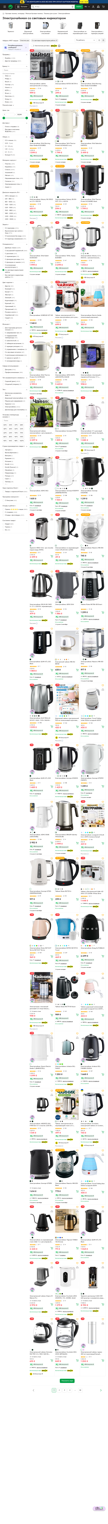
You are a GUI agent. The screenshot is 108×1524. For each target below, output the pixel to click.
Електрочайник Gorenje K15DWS (66, 778)
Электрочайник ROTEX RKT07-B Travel (66, 949)
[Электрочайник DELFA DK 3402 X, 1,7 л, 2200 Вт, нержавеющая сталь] (41, 585)
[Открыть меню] (5, 7)
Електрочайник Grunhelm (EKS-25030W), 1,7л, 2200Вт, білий (66, 1297)
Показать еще (7, 105)
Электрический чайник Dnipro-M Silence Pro (41, 1297)
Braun (8, 93)
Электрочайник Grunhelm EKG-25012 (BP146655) (66, 1353)
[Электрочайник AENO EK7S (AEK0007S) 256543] (67, 355)
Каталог (24, 7)
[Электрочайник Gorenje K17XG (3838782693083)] (41, 872)
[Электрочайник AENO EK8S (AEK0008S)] (41, 815)
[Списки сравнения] (98, 7)
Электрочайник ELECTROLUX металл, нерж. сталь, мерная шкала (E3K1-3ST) (40, 719)
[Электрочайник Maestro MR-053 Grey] (93, 642)
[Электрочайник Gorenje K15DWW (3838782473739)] (67, 471)
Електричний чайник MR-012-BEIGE (65, 663)
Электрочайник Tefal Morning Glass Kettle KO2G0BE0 (91, 84)
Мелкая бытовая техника (34, 13)
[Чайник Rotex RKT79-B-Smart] (67, 987)
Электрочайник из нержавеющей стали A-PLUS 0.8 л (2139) (66, 549)
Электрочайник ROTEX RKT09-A (66, 83)
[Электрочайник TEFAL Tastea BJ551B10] (67, 236)
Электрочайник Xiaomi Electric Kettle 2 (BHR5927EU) (40, 1067)
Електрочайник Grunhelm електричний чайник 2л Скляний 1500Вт (92, 1125)
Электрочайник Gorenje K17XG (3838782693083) (40, 892)
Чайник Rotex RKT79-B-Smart (65, 1006)
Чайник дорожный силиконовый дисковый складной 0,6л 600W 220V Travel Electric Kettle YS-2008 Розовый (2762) (92, 1008)
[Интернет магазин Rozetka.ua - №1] (10, 7)
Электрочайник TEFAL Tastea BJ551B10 (65, 257)
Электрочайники (64, 13)
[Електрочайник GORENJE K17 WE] (41, 296)
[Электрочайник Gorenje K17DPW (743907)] (93, 759)
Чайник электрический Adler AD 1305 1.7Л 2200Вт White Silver (92, 892)
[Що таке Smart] (59, 46)
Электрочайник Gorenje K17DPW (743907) (92, 779)
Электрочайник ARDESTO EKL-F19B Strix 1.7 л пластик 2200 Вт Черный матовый (41, 1125)
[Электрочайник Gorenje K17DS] (67, 411)
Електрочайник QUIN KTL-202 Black (40, 662)
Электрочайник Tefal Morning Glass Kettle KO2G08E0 (40, 144)
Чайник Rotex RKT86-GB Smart (91, 604)
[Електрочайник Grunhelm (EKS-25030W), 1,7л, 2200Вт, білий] (67, 1276)
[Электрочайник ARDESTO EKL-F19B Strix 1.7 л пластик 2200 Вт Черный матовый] (41, 1104)
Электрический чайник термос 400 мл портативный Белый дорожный (91, 1353)
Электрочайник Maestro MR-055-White (92, 549)
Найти (78, 7)
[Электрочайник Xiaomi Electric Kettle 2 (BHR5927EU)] (41, 1047)
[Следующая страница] (101, 1390)
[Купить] (51, 92)
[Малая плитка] (103, 40)
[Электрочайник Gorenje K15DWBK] (93, 471)
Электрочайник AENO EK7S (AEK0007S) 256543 (65, 376)
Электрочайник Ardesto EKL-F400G (65, 1067)
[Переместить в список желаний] (51, 51)
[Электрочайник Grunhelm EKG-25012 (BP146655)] (67, 1333)
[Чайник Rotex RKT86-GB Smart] (93, 585)
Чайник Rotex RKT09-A (63, 891)
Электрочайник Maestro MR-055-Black (66, 1184)
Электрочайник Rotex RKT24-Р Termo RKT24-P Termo (40, 949)
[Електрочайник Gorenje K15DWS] (67, 759)
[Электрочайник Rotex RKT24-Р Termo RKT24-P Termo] (41, 928)
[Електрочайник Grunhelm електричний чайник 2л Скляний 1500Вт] (93, 1104)
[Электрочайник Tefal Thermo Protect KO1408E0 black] (93, 180)
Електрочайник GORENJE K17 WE (41, 315)
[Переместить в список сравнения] (51, 55)
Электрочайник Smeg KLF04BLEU (92, 948)
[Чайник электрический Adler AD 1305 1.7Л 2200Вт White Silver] (93, 872)
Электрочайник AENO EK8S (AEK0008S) (39, 835)
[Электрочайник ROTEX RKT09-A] (67, 64)
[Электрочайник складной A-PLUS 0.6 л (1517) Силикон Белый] (93, 815)
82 (80, 1390)
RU (86, 6)
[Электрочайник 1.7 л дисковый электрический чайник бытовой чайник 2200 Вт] (93, 411)
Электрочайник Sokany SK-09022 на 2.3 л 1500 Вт (41, 200)
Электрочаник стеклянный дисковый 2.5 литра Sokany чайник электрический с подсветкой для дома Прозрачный (41, 1008)
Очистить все (24, 40)
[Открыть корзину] (103, 7)
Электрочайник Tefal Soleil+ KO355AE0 (39, 257)
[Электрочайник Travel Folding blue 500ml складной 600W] (93, 1164)
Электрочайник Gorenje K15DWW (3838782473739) (67, 492)
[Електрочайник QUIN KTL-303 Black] (41, 759)
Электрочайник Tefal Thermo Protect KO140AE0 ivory (65, 144)
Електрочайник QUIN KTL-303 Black (40, 779)
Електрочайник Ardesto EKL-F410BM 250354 (91, 1067)
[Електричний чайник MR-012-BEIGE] (67, 642)
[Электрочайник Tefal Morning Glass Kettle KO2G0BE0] (93, 64)
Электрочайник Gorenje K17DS (65, 431)
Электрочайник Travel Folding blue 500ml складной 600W (93, 1184)
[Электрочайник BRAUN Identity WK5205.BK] (67, 815)
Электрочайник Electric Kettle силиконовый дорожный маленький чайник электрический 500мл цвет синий (92, 316)
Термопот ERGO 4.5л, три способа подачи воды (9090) (41, 549)
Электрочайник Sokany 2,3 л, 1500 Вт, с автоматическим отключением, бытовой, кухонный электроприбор (92, 257)
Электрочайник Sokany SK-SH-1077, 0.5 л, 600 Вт (66, 200)
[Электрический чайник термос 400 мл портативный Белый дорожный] (93, 1333)
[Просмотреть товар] (56, 81)
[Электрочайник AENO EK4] (67, 585)
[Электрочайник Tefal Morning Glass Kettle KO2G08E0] (41, 124)
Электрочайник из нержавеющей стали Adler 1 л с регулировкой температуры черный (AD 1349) (41, 1241)
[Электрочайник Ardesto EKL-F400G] (67, 1047)
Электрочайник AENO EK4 (64, 604)
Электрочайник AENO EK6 (39, 491)
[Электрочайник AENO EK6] (41, 471)
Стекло (10, 169)
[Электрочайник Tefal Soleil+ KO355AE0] (41, 236)
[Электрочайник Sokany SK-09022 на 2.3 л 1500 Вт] (41, 180)
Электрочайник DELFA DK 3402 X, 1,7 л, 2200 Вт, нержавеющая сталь (41, 606)
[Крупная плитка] (99, 40)
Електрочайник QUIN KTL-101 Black (91, 1241)
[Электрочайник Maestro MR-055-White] (93, 528)
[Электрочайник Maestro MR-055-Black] (67, 1164)
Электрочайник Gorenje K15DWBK (89, 492)
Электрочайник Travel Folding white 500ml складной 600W (91, 719)
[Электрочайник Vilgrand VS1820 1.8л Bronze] (67, 1220)
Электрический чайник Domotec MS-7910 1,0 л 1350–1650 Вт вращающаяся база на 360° (41, 1353)
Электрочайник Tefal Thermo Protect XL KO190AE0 (40, 376)
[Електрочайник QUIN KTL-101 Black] (93, 1220)
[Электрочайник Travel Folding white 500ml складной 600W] (93, 699)
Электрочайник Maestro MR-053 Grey (92, 662)
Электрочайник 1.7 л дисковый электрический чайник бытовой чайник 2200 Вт (92, 432)
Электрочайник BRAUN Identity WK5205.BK (66, 835)
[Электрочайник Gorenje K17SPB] (41, 1164)
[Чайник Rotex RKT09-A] (67, 872)
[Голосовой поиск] (72, 7)
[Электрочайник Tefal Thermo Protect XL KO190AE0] (41, 355)
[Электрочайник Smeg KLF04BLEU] (93, 928)
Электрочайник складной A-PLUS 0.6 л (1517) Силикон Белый (92, 836)
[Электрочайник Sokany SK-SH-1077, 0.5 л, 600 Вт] (67, 180)
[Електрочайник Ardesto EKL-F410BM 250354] (93, 1047)
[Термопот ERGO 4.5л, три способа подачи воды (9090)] (41, 528)
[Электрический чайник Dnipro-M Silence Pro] (41, 1276)
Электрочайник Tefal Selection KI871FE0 (91, 144)
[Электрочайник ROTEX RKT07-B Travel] (67, 928)
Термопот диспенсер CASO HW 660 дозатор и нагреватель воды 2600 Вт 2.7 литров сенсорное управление (92, 1297)
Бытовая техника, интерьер (15, 13)
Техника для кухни (50, 13)
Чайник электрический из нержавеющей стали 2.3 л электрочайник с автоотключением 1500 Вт (64, 1125)
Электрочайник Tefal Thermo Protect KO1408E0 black (91, 200)
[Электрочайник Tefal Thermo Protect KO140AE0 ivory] (67, 124)
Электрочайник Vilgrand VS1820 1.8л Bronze (66, 1241)
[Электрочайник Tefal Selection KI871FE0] (93, 124)
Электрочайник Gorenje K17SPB (41, 1183)
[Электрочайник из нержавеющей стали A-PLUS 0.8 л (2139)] (67, 528)
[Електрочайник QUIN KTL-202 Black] (41, 642)
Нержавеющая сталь (14, 178)
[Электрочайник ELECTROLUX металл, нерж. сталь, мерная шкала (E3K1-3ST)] (41, 699)
